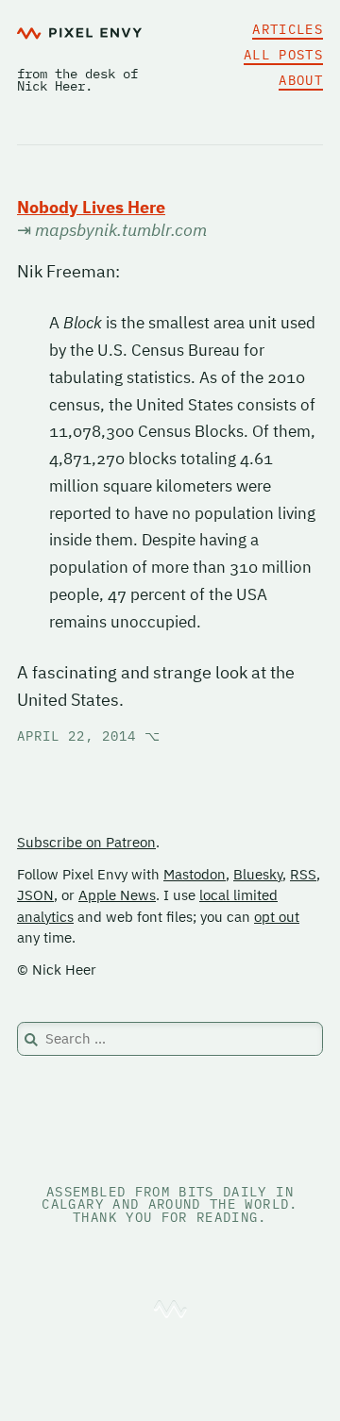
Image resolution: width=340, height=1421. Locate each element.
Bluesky (257, 874)
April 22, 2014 (89, 735)
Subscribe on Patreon (86, 842)
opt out (276, 917)
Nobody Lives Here (91, 207)
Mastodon (194, 874)
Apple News (117, 895)
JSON (35, 895)
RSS (303, 874)
